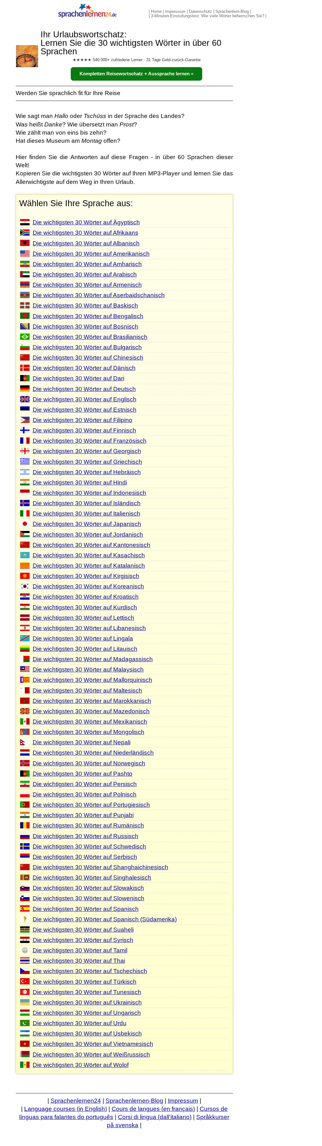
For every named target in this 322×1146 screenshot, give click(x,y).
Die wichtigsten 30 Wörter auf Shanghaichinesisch (100, 867)
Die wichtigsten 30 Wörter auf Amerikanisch (91, 253)
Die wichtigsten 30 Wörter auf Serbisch (85, 857)
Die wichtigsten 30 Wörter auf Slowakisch (88, 888)
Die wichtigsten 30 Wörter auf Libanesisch (89, 628)
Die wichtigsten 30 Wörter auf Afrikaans (85, 232)
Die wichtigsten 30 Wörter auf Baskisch (85, 305)
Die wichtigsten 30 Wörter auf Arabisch (85, 274)
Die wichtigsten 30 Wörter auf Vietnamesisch (93, 1044)
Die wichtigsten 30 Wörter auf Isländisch (87, 503)
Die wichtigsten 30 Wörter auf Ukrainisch (87, 1002)
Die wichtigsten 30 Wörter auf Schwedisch (89, 846)
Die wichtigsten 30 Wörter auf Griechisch (87, 461)
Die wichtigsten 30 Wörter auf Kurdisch (85, 607)
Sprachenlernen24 (76, 1100)
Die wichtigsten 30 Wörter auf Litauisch (85, 648)
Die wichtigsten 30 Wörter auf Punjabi (83, 815)
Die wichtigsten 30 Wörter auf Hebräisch (87, 472)
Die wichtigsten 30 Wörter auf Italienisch (86, 513)
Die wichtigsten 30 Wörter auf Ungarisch (87, 1012)
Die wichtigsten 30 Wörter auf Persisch (85, 784)
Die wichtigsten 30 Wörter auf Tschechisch (90, 971)
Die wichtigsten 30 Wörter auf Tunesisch (87, 992)
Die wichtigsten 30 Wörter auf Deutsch (84, 389)
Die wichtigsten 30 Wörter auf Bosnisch (85, 326)
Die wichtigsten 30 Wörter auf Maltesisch (87, 690)
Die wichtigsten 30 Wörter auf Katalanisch (89, 565)
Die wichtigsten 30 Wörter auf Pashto (82, 773)
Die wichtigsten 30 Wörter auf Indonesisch (89, 493)
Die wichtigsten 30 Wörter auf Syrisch (83, 940)
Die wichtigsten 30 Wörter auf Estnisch (84, 409)
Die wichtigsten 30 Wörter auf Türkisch (84, 981)
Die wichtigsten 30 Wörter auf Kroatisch (86, 596)
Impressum (175, 11)
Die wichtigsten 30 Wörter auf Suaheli (83, 929)
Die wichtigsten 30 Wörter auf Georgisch (87, 451)
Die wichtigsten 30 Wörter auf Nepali (81, 742)
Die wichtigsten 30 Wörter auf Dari (78, 378)
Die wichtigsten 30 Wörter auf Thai (79, 960)
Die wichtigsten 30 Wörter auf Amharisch (87, 264)
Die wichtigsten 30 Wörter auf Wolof (81, 1065)
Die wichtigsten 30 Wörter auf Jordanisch (88, 534)
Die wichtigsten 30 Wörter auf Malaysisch (88, 669)
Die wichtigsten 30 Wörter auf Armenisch (87, 284)
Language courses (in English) (65, 1109)
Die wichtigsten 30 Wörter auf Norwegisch (89, 763)
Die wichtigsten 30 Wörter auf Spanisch (86, 909)
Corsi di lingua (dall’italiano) (155, 1117)
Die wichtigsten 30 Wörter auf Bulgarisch (87, 347)
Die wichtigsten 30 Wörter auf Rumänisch (88, 825)
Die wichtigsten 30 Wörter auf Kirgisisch (86, 576)
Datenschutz (200, 11)
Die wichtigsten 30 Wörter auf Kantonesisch (91, 545)
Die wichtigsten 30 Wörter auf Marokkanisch (92, 701)
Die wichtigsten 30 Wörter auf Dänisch (84, 368)
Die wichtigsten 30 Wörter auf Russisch (85, 836)
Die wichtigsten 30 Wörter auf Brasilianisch (90, 337)
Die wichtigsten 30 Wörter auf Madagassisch (93, 659)
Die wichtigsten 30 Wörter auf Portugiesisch (91, 804)
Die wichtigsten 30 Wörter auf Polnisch (84, 794)
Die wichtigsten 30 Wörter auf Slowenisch (88, 898)
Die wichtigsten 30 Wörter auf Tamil (80, 950)
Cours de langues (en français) (153, 1109)
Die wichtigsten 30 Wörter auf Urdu (79, 1023)
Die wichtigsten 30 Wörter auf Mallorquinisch (92, 680)
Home (156, 11)
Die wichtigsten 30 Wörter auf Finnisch (84, 430)
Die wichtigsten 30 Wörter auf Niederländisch (93, 752)
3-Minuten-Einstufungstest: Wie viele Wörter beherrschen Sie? (207, 15)
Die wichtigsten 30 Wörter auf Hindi (80, 482)
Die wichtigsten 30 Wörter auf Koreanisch (88, 586)
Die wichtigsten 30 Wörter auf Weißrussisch (91, 1054)
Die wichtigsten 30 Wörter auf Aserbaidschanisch (99, 295)
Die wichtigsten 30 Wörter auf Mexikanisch (90, 721)
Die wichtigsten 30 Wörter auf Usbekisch (87, 1033)
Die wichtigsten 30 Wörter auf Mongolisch (88, 732)
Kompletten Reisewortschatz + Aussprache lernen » (136, 73)
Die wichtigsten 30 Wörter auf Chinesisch (88, 357)
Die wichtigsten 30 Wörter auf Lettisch (83, 617)
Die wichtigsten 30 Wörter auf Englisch (84, 399)
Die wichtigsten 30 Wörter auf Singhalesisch (92, 877)
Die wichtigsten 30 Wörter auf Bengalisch (88, 316)
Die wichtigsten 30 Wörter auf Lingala (83, 638)
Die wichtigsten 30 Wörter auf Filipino (82, 420)
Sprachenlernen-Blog (134, 1100)
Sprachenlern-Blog (232, 11)
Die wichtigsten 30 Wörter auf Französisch (90, 440)
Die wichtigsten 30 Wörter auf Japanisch (87, 524)
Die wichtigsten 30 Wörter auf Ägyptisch (86, 222)
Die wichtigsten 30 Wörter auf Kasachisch (89, 555)
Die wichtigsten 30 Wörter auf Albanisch (86, 243)
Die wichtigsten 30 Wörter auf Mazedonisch (91, 711)
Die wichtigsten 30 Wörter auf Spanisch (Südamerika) (105, 919)
